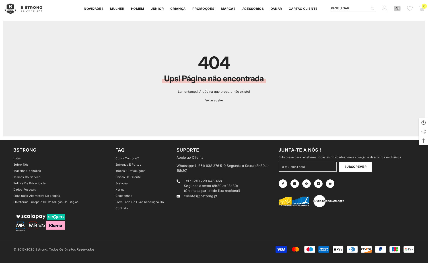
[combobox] (349, 8)
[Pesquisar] (353, 8)
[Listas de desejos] (410, 8)
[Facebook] (283, 183)
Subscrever (355, 166)
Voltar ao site (214, 100)
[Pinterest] (306, 183)
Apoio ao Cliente (190, 157)
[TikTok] (318, 183)
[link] (294, 201)
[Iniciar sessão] (384, 8)
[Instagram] (294, 183)
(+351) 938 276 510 (210, 166)
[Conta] (397, 8)
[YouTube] (330, 183)
